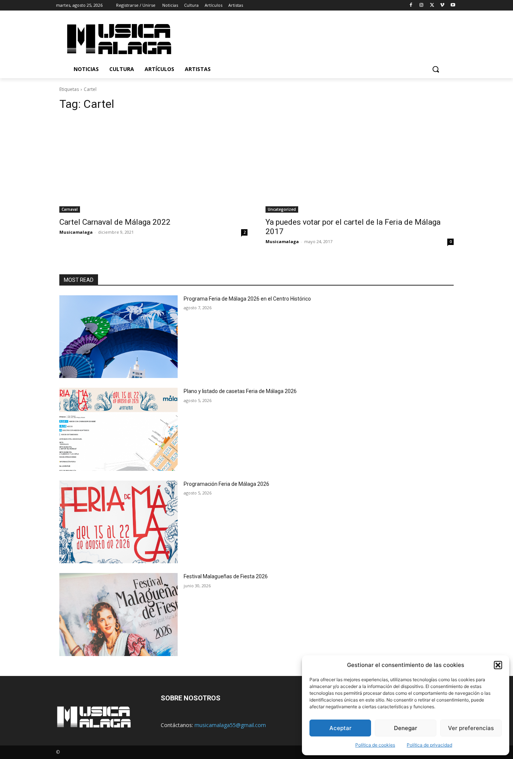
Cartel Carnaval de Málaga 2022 (114, 222)
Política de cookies (375, 745)
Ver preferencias (471, 728)
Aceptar (340, 728)
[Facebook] (411, 5)
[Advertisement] (320, 38)
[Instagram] (421, 5)
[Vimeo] (442, 5)
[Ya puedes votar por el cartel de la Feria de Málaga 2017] (360, 165)
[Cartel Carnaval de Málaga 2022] (153, 165)
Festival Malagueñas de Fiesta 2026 (226, 576)
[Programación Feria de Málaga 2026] (118, 522)
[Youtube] (452, 5)
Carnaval (70, 209)
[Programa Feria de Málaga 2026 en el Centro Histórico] (118, 336)
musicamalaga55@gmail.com (230, 725)
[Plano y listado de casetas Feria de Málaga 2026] (118, 429)
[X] (432, 5)
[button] (498, 665)
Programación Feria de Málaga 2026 (226, 484)
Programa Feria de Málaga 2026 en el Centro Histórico (247, 299)
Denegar (405, 728)
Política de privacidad (429, 745)
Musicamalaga (76, 232)
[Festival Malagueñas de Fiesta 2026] (118, 614)
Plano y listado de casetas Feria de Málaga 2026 (240, 391)
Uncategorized (282, 209)
